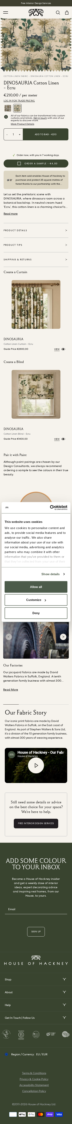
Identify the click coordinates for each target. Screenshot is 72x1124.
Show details (50, 574)
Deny (36, 613)
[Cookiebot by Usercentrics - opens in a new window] (50, 507)
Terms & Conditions (34, 1073)
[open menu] (64, 979)
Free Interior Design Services (36, 3)
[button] (9, 637)
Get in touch (40, 118)
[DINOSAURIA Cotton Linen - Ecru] (17, 108)
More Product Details (22, 124)
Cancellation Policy (34, 1091)
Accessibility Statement (34, 1085)
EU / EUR (41, 1054)
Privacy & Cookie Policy (34, 1079)
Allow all (36, 586)
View (57, 349)
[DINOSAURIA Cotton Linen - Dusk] (7, 108)
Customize (33, 600)
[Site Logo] (36, 12)
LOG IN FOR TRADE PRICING (19, 101)
